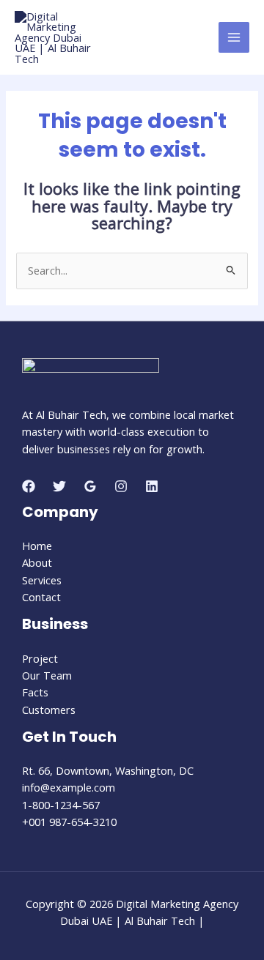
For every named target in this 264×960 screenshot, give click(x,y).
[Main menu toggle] (234, 37)
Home (37, 545)
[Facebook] (28, 486)
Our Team (47, 675)
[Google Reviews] (90, 486)
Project (40, 658)
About (37, 562)
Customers (49, 709)
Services (42, 580)
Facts (35, 692)
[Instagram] (121, 486)
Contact (41, 596)
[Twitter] (59, 486)
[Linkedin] (151, 486)
